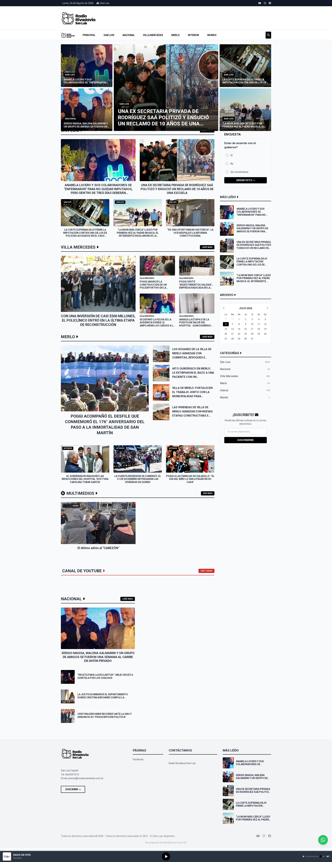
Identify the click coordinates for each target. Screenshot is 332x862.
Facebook (138, 759)
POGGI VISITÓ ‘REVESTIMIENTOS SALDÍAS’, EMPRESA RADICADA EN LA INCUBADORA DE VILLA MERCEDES (196, 287)
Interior (193, 35)
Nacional (129, 35)
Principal (89, 35)
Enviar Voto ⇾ (245, 180)
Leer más (207, 247)
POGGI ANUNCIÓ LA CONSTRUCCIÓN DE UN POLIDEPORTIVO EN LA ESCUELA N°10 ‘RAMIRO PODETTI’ (153, 287)
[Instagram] (263, 836)
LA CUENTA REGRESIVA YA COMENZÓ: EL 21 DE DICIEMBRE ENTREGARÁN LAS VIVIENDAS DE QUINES (137, 479)
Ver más (207, 493)
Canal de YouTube (82, 570)
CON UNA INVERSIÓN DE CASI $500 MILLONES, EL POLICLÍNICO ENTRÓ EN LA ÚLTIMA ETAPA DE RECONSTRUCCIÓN (98, 320)
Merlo (175, 35)
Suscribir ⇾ (73, 789)
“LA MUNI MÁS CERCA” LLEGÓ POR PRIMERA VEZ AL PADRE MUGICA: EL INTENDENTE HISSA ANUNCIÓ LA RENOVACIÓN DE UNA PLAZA (138, 234)
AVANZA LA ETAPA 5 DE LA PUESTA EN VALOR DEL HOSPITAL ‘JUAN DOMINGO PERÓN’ (195, 324)
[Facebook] (269, 836)
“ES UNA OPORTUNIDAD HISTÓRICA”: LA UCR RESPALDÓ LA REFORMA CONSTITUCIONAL (190, 232)
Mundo (211, 35)
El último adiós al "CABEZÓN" (98, 548)
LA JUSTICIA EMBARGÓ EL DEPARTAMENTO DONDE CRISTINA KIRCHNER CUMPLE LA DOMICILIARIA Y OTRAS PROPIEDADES (102, 697)
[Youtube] (258, 836)
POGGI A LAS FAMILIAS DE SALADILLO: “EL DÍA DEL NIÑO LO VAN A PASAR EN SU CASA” (190, 479)
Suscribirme (245, 440)
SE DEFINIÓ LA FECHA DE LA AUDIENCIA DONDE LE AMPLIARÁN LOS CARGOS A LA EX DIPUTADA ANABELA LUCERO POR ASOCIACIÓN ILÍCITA (157, 327)
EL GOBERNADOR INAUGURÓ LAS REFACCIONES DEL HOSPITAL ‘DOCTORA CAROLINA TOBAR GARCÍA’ (85, 479)
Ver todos (206, 571)
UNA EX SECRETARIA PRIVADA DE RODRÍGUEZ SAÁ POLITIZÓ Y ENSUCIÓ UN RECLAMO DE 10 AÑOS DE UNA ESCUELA (177, 189)
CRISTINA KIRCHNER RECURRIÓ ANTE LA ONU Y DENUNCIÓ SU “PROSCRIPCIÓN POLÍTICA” (104, 715)
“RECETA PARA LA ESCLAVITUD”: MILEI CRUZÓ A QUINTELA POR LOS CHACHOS (105, 676)
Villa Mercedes (153, 35)
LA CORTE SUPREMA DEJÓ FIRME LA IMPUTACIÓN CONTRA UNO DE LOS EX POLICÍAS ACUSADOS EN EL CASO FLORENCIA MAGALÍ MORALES (85, 234)
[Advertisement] (205, 18)
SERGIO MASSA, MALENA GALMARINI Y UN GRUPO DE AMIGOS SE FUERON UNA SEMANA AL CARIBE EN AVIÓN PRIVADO (98, 657)
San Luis (109, 35)
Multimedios (80, 493)
